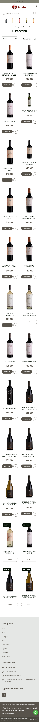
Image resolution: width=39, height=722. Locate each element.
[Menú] (4, 7)
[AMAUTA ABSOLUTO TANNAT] (15, 180)
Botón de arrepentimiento (15, 710)
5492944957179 (10, 668)
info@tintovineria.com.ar (13, 676)
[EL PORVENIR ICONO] (15, 418)
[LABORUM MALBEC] (15, 132)
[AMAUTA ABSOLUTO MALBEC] (15, 228)
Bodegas (18, 27)
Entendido (33, 719)
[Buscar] (34, 13)
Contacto (5, 653)
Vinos (3, 632)
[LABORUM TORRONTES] (15, 325)
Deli (3, 641)
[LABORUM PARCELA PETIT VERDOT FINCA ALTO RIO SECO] (15, 466)
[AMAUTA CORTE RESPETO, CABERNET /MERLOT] (15, 277)
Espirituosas (6, 657)
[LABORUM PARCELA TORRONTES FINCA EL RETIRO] (15, 515)
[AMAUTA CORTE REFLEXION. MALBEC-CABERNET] (15, 85)
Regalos (4, 649)
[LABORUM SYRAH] (15, 372)
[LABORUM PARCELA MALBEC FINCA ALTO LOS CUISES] (35, 419)
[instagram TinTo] (4, 695)
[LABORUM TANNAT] (35, 372)
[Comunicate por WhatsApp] (35, 712)
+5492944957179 (10, 672)
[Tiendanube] (8, 714)
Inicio (10, 27)
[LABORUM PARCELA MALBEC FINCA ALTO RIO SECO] (35, 513)
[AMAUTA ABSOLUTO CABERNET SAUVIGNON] (35, 174)
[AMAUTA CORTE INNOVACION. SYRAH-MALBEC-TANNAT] (35, 228)
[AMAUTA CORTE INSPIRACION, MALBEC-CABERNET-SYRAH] (35, 277)
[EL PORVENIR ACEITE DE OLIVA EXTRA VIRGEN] (35, 122)
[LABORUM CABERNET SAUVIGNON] (35, 85)
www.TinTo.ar (19, 1)
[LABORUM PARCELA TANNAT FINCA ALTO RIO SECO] (35, 466)
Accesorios (5, 645)
